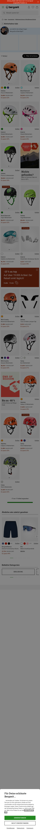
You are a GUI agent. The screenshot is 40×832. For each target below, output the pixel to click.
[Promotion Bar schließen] (38, 2)
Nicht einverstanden (20, 823)
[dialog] (20, 810)
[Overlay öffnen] (26, 3)
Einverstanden (20, 818)
